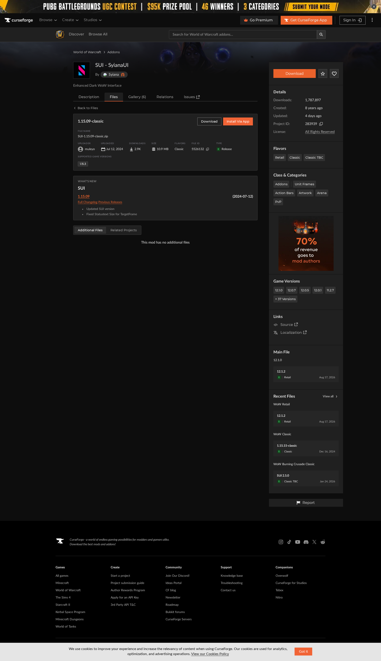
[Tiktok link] (289, 542)
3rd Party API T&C (123, 604)
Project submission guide (127, 583)
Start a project (120, 575)
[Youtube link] (297, 542)
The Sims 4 (63, 597)
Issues (189, 97)
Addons (113, 52)
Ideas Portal (173, 583)
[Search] (321, 34)
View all (328, 396)
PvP (278, 202)
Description (88, 97)
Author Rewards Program (128, 590)
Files (114, 97)
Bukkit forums (175, 612)
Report (309, 503)
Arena (322, 193)
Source (286, 325)
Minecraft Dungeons (70, 619)
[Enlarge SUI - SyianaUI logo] (81, 70)
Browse (45, 20)
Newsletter (173, 597)
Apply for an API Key (125, 597)
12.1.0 (278, 290)
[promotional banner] (190, 6)
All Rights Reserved (320, 132)
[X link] (314, 542)
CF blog (171, 590)
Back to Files (88, 108)
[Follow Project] (334, 73)
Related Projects (123, 230)
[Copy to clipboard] (321, 124)
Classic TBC (314, 158)
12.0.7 (292, 290)
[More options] (372, 20)
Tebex (279, 590)
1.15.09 (84, 196)
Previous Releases (110, 202)
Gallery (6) (137, 97)
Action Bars (284, 193)
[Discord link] (306, 542)
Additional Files (90, 230)
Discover (76, 34)
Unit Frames (304, 184)
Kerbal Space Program (70, 612)
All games (62, 575)
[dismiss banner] (374, 6)
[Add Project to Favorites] (322, 73)
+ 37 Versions (285, 299)
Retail (279, 158)
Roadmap (172, 604)
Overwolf (282, 575)
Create (68, 20)
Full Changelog (87, 202)
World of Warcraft (87, 52)
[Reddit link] (322, 542)
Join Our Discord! (178, 575)
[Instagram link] (281, 542)
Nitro (279, 597)
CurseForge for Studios (291, 583)
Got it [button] (303, 651)
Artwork (305, 193)
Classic (294, 158)
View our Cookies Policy (210, 654)
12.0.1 (317, 290)
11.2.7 (330, 290)
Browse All (98, 34)
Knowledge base (232, 575)
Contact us (228, 590)
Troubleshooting (232, 583)
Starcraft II (63, 604)
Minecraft (62, 583)
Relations (165, 97)
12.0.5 (305, 290)
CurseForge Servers (179, 619)
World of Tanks (66, 626)
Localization (291, 332)
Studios (90, 20)
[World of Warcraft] (60, 34)
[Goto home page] (19, 20)
